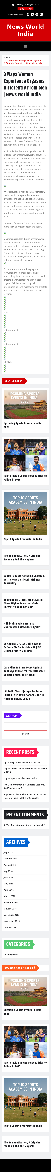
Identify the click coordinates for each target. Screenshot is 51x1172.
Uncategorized (11, 954)
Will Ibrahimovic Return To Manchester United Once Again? (22, 626)
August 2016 (10, 865)
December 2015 (11, 915)
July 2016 (8, 871)
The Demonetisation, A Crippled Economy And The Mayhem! (22, 558)
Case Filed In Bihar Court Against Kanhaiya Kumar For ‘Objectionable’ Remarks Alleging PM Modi (25, 671)
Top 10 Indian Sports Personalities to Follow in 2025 (25, 478)
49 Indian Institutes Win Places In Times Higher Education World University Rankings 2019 (23, 603)
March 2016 (9, 896)
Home (7, 57)
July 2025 (8, 852)
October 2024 (10, 858)
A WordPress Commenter (16, 825)
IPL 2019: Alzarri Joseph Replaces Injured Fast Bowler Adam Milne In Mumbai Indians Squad (24, 695)
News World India (25, 30)
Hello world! (39, 825)
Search (11, 716)
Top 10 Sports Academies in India (23, 539)
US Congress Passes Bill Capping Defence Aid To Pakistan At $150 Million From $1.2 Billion (22, 647)
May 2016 (8, 883)
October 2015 (10, 927)
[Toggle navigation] (25, 46)
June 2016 (8, 877)
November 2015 (12, 921)
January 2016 (10, 908)
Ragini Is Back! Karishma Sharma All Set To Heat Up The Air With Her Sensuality (25, 580)
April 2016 (9, 889)
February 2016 (11, 902)
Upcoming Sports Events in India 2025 (22, 425)
